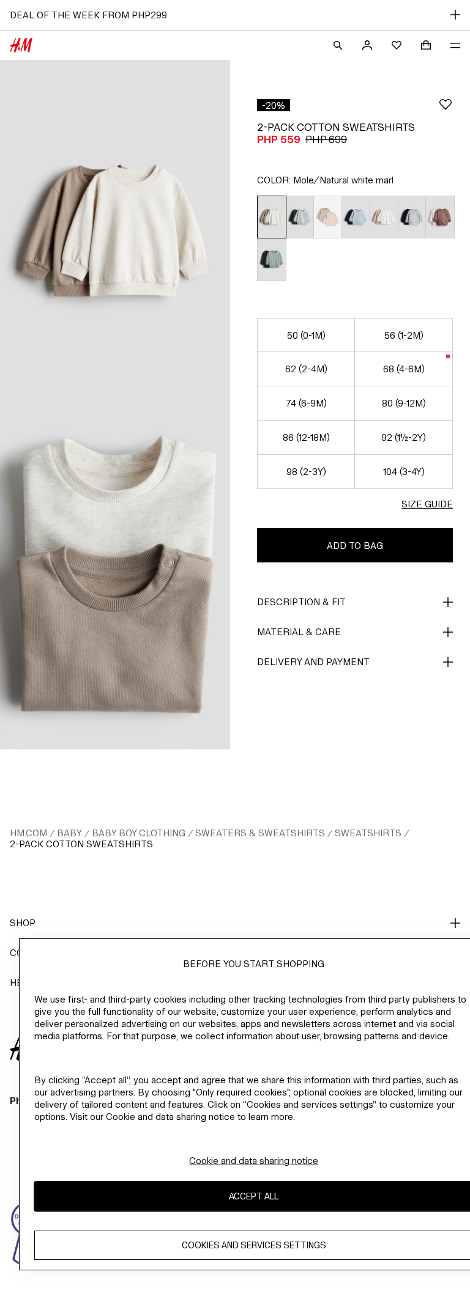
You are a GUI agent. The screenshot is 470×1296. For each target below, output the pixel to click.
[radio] (271, 217)
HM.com (28, 833)
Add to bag (355, 545)
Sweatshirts (368, 833)
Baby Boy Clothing (138, 833)
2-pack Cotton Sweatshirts (81, 844)
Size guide (427, 504)
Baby (69, 833)
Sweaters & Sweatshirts (260, 833)
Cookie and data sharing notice (253, 1160)
